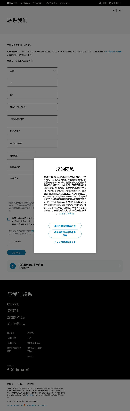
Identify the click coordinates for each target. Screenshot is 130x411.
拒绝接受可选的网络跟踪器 (65, 233)
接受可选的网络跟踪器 (65, 225)
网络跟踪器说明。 (67, 213)
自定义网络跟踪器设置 (65, 242)
